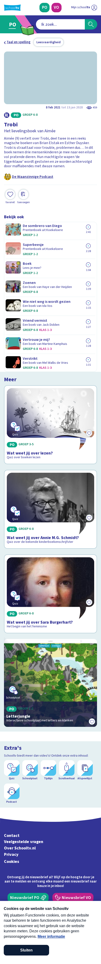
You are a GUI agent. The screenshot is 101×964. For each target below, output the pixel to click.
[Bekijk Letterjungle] (50, 683)
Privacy (11, 854)
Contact (11, 836)
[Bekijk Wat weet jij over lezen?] (50, 424)
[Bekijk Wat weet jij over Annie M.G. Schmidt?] (50, 509)
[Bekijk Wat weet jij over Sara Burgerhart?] (50, 593)
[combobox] (60, 24)
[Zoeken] (91, 24)
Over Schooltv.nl (20, 848)
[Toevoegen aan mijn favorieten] (92, 721)
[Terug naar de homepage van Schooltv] (12, 7)
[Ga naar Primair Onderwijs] (13, 24)
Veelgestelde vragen (23, 842)
